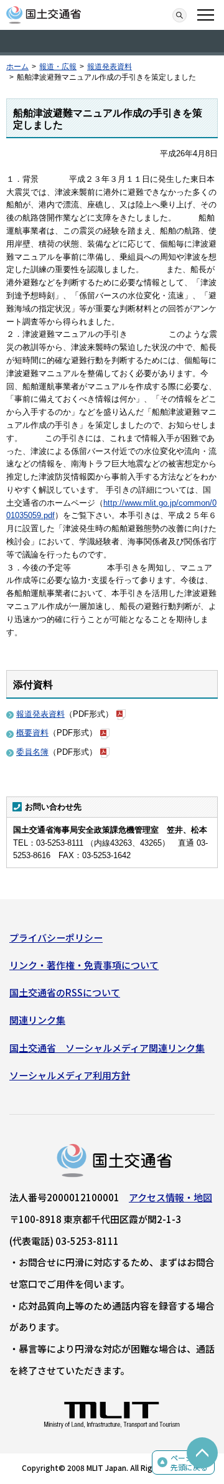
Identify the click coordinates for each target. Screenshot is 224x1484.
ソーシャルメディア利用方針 (69, 1075)
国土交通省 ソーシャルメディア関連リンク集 (107, 1047)
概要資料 (32, 732)
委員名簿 (32, 752)
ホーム (17, 66)
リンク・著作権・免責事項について (84, 964)
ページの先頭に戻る (189, 1462)
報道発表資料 (109, 66)
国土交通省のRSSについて (64, 992)
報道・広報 (58, 66)
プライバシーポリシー (56, 937)
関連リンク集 (37, 1019)
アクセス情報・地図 (170, 1197)
